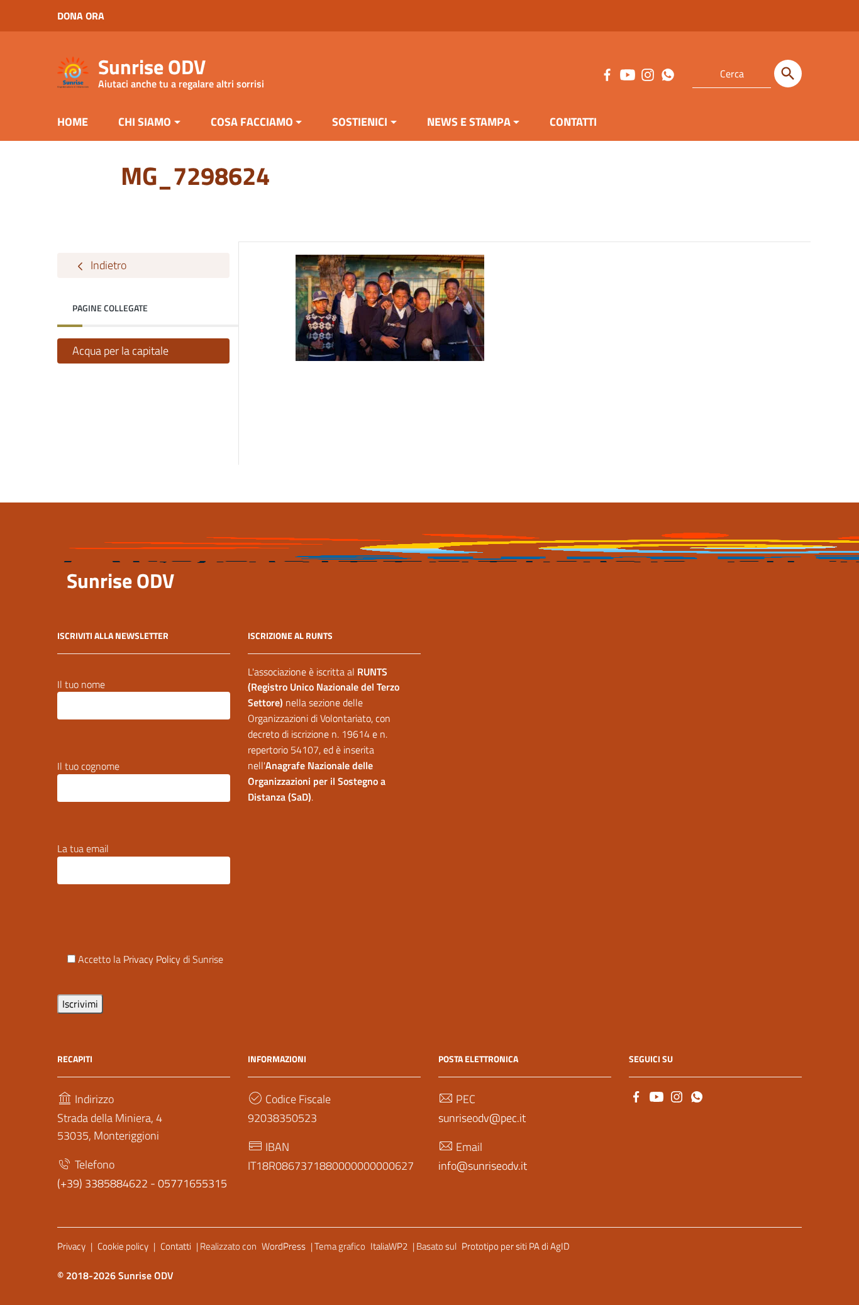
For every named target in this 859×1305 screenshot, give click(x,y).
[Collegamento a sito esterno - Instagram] (647, 73)
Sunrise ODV (181, 69)
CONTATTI (573, 121)
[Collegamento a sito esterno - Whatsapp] (667, 73)
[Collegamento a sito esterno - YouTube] (627, 73)
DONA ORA (80, 15)
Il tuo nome (81, 684)
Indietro (107, 265)
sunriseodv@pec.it (482, 1117)
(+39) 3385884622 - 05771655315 (142, 1183)
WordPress (284, 1246)
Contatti (175, 1246)
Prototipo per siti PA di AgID (516, 1246)
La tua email (83, 848)
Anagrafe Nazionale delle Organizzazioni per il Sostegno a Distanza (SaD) (316, 781)
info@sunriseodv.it (482, 1165)
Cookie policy (122, 1246)
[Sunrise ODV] (73, 71)
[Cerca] (788, 73)
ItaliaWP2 (388, 1246)
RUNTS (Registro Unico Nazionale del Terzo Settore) (323, 687)
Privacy (71, 1246)
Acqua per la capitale (120, 350)
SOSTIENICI (359, 121)
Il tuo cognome (88, 766)
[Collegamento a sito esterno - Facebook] (606, 73)
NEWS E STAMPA (469, 121)
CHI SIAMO (144, 121)
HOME (72, 121)
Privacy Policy (151, 959)
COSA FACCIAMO (252, 121)
